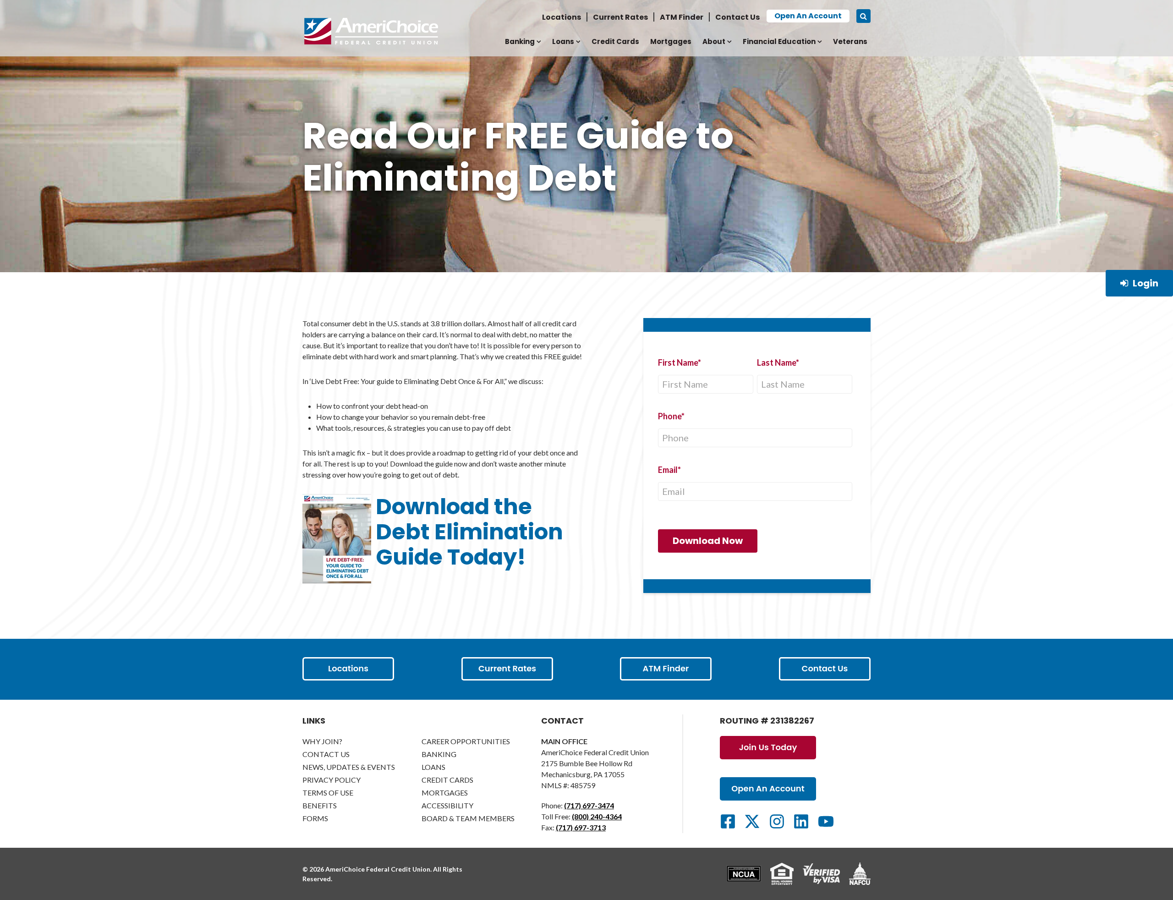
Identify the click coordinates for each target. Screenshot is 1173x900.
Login (1145, 283)
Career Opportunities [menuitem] (466, 741)
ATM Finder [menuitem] (681, 17)
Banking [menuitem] (520, 41)
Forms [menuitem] (315, 818)
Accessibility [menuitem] (447, 805)
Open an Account (808, 16)
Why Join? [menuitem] (322, 741)
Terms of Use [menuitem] (327, 792)
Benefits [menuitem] (319, 805)
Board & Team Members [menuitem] (468, 818)
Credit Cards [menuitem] (615, 41)
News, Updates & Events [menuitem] (348, 767)
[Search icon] (863, 16)
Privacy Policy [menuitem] (331, 779)
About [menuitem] (713, 41)
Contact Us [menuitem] (737, 17)
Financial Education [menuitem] (779, 41)
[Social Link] (728, 821)
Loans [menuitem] (563, 41)
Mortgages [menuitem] (670, 41)
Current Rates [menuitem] (620, 17)
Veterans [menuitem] (850, 41)
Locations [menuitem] (561, 17)
